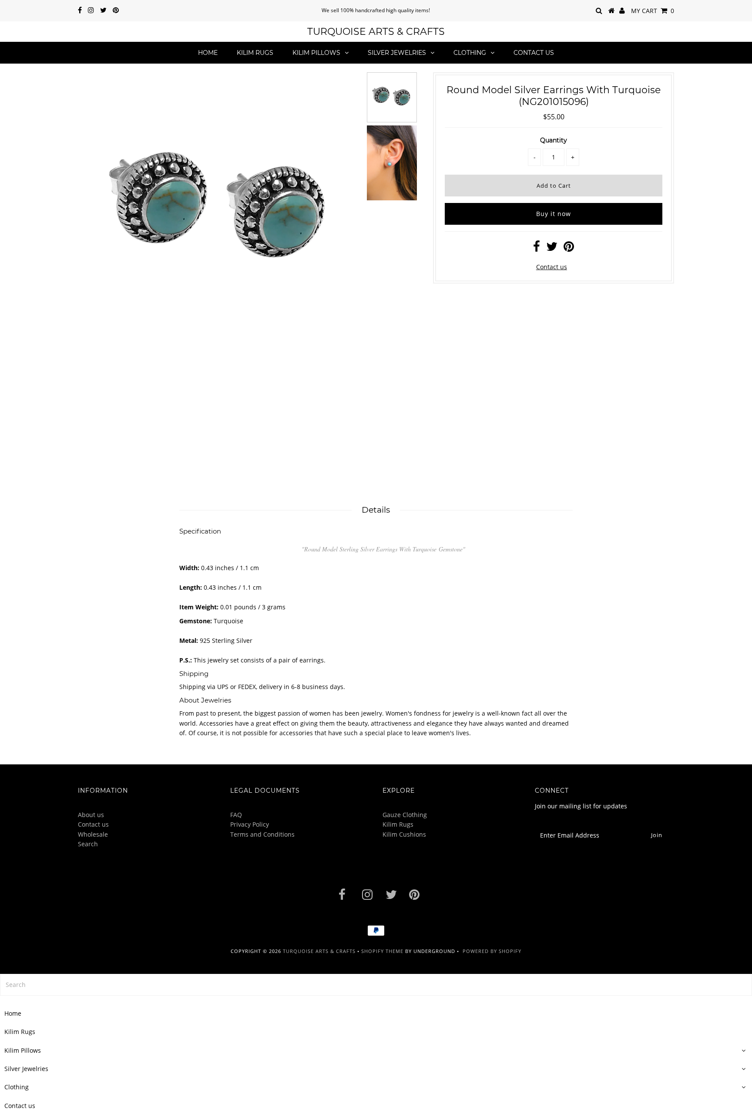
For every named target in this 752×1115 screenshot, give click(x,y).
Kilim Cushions (404, 834)
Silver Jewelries (397, 53)
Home (208, 53)
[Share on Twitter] (551, 248)
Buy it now (553, 213)
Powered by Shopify (492, 951)
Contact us (534, 53)
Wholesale (93, 834)
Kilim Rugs (255, 53)
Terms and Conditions (262, 834)
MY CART (652, 11)
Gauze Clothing (405, 815)
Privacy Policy (249, 824)
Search (88, 844)
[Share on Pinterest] (569, 248)
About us (91, 815)
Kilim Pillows (316, 53)
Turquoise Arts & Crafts (376, 31)
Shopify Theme (382, 951)
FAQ (236, 815)
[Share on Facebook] (536, 248)
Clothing (469, 53)
